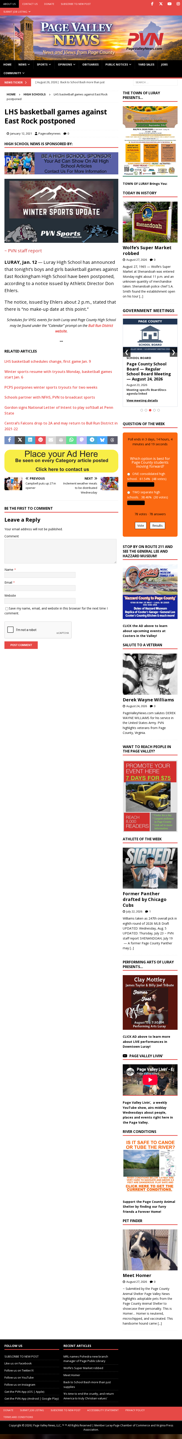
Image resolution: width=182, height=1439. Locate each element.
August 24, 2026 (136, 706)
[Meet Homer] (150, 1250)
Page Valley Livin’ (146, 1055)
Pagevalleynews (49, 133)
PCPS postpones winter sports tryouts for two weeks (50, 387)
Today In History (139, 193)
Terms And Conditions (18, 1417)
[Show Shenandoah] (146, 410)
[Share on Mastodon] (82, 440)
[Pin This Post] (40, 440)
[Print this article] (61, 440)
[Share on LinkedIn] (30, 440)
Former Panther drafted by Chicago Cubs (144, 899)
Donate (49, 4)
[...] (141, 296)
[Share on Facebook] (9, 440)
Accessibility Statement (103, 1410)
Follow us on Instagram (19, 1385)
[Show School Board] (150, 410)
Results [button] (157, 525)
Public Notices (116, 64)
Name (9, 569)
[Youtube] (169, 4)
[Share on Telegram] (92, 440)
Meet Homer (137, 1275)
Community (12, 73)
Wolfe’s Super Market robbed (147, 250)
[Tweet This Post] (20, 440)
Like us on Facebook (18, 1363)
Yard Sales (146, 64)
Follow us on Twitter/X (19, 1370)
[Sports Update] (61, 239)
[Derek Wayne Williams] (150, 674)
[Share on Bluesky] (102, 440)
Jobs (164, 64)
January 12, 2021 (21, 133)
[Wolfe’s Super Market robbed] (150, 222)
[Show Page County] (154, 410)
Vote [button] (140, 525)
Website (10, 595)
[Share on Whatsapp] (71, 440)
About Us (9, 4)
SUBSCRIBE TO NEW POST (76, 4)
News (22, 64)
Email (8, 582)
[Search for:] (155, 82)
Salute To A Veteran (142, 644)
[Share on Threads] (112, 440)
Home (7, 64)
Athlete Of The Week (142, 839)
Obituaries (90, 64)
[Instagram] (178, 4)
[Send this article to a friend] (51, 440)
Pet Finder (132, 1220)
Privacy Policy (135, 1410)
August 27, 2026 (136, 260)
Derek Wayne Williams (148, 700)
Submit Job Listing (15, 11)
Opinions (65, 64)
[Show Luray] (141, 410)
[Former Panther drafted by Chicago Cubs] (150, 868)
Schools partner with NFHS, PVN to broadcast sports (49, 397)
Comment (11, 536)
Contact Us (30, 4)
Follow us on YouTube (19, 1377)
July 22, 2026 (134, 911)
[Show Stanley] (158, 410)
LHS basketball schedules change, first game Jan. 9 (47, 361)
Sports (42, 64)
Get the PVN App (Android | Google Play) (31, 1398)
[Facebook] (152, 4)
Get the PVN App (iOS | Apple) (24, 1392)
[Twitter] (161, 4)
